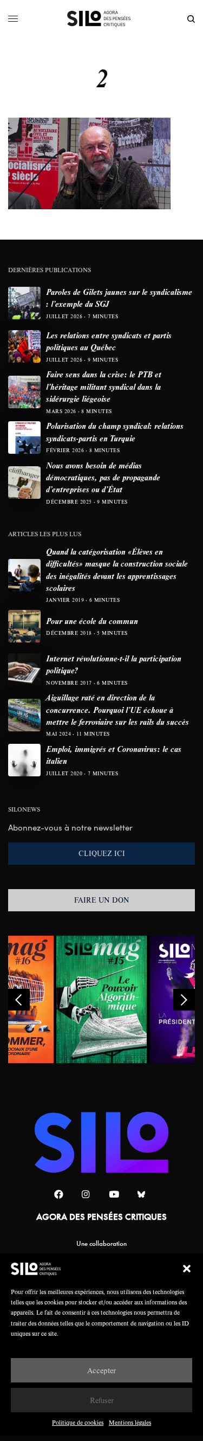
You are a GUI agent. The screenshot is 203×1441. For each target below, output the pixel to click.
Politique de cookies (77, 1422)
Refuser (102, 1400)
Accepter (101, 1370)
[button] (186, 1268)
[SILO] (101, 19)
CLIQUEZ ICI (101, 853)
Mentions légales (130, 1422)
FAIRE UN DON (101, 900)
